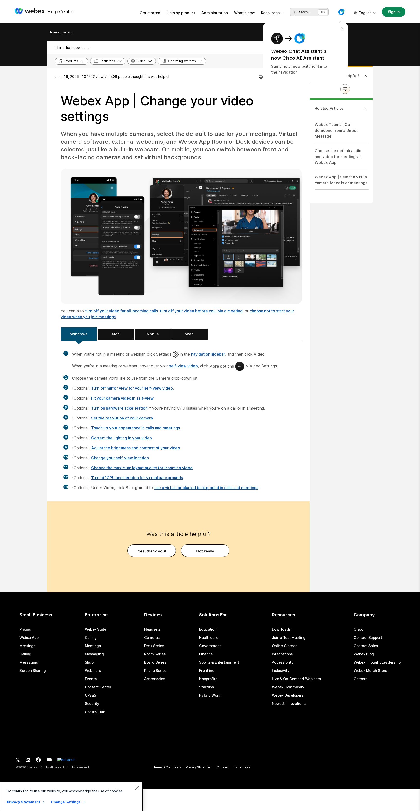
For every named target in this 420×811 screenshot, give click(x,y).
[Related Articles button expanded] (365, 108)
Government (210, 646)
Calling (25, 654)
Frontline (206, 670)
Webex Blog (364, 654)
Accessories (154, 679)
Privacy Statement (199, 767)
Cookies (222, 767)
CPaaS (90, 695)
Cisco (358, 629)
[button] (341, 12)
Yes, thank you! (152, 551)
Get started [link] (150, 12)
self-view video (183, 366)
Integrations (282, 654)
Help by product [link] (181, 12)
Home (54, 32)
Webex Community (288, 687)
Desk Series (154, 646)
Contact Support (368, 637)
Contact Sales (366, 646)
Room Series (155, 654)
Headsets (152, 629)
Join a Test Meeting (289, 637)
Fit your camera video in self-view (122, 398)
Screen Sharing (32, 670)
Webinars (93, 670)
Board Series (155, 662)
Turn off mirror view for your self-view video (132, 388)
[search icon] (293, 12)
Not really (205, 551)
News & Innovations (289, 703)
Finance (206, 654)
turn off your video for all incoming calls (121, 311)
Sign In (394, 12)
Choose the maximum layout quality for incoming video (141, 467)
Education (207, 629)
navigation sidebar (208, 354)
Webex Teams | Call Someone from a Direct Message (336, 130)
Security (92, 703)
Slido (89, 662)
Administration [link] (214, 12)
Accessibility (283, 662)
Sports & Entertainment (219, 662)
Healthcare (208, 637)
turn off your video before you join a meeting (201, 311)
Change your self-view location (120, 457)
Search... (303, 12)
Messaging (28, 662)
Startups (206, 687)
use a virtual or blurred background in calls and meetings (206, 487)
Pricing (25, 629)
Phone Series (155, 670)
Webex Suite (95, 629)
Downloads (281, 629)
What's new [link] (244, 12)
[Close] (136, 788)
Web (189, 334)
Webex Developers (288, 695)
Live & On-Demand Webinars (296, 679)
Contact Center (98, 687)
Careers (360, 679)
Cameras (152, 637)
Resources (270, 12)
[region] (71, 796)
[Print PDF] (261, 76)
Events (90, 679)
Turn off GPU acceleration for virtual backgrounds (137, 477)
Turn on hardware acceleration (119, 408)
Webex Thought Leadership (377, 662)
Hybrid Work (209, 695)
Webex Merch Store (370, 670)
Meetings (27, 646)
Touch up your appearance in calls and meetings (135, 428)
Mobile (152, 334)
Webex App (28, 637)
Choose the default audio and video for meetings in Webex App (338, 156)
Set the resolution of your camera (122, 418)
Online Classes (284, 646)
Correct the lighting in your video (121, 437)
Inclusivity (280, 670)
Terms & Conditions (167, 767)
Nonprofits (208, 679)
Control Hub (95, 712)
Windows (78, 334)
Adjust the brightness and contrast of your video (135, 447)
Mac (116, 334)
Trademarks (241, 767)
